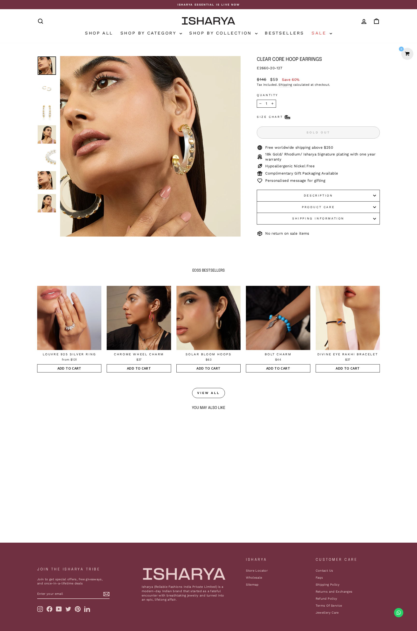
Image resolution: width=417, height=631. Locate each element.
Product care (318, 207)
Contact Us (324, 570)
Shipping (285, 84)
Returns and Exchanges (334, 591)
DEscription (318, 195)
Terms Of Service (329, 605)
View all (208, 393)
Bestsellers (284, 32)
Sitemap (252, 584)
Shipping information (318, 218)
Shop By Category (149, 32)
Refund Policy (326, 598)
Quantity (267, 95)
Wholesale (254, 577)
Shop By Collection (221, 32)
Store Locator (257, 570)
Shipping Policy (328, 584)
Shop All (99, 32)
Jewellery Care (327, 612)
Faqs (319, 577)
